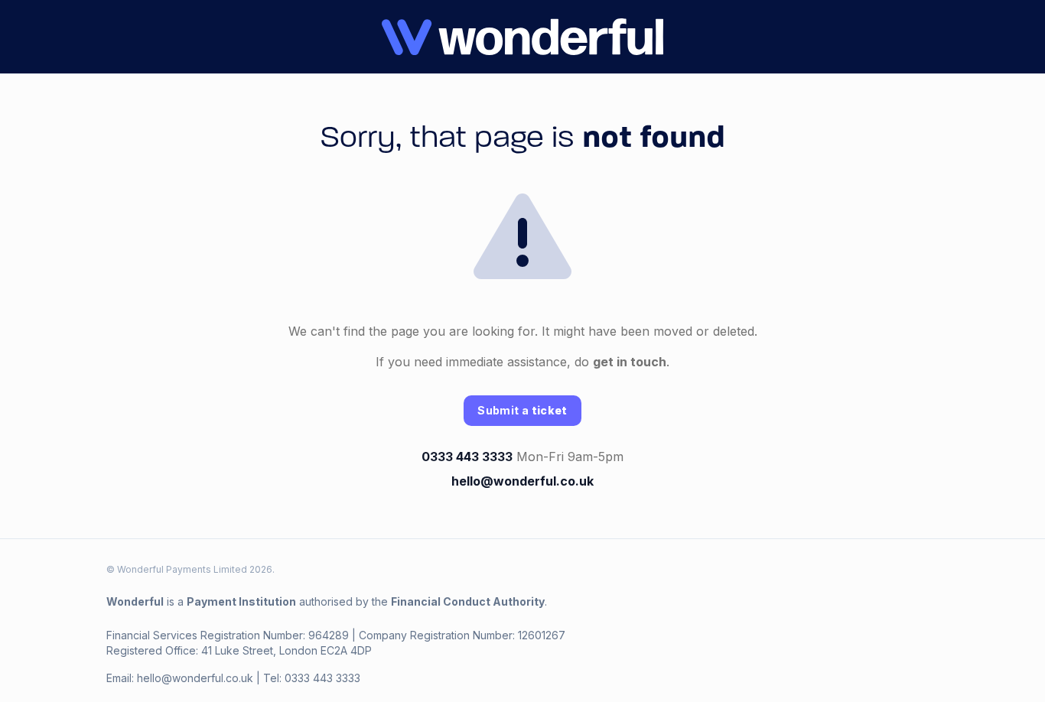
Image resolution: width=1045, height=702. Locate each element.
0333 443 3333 (467, 456)
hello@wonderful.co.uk (522, 481)
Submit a (522, 410)
